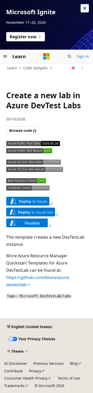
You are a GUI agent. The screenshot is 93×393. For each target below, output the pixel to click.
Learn (12, 67)
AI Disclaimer (15, 363)
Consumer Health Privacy (26, 378)
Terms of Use (69, 378)
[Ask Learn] (73, 68)
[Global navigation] (5, 56)
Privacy (35, 370)
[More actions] (82, 68)
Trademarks (14, 385)
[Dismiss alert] (85, 8)
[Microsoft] (46, 56)
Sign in (83, 56)
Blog (74, 363)
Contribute (13, 370)
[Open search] (69, 56)
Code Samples (35, 67)
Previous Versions (48, 363)
